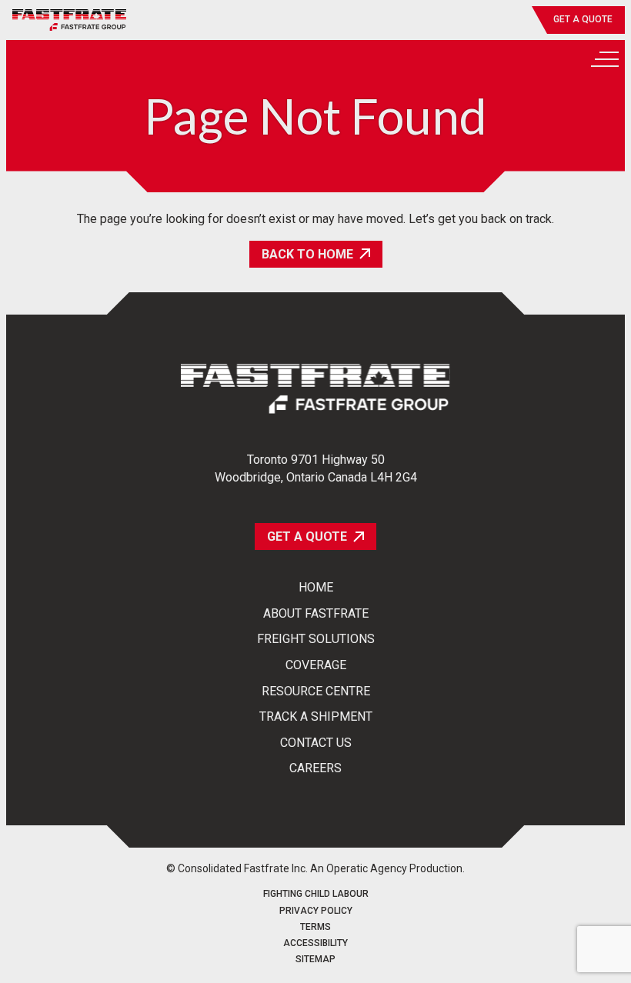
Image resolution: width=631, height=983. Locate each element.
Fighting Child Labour (316, 894)
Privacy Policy (315, 911)
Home (316, 588)
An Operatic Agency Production (386, 868)
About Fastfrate (316, 614)
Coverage (315, 665)
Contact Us (316, 743)
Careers (315, 768)
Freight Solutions (316, 639)
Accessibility (315, 943)
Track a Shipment (315, 717)
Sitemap (315, 960)
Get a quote (583, 19)
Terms (315, 927)
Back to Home (307, 254)
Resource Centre (316, 691)
